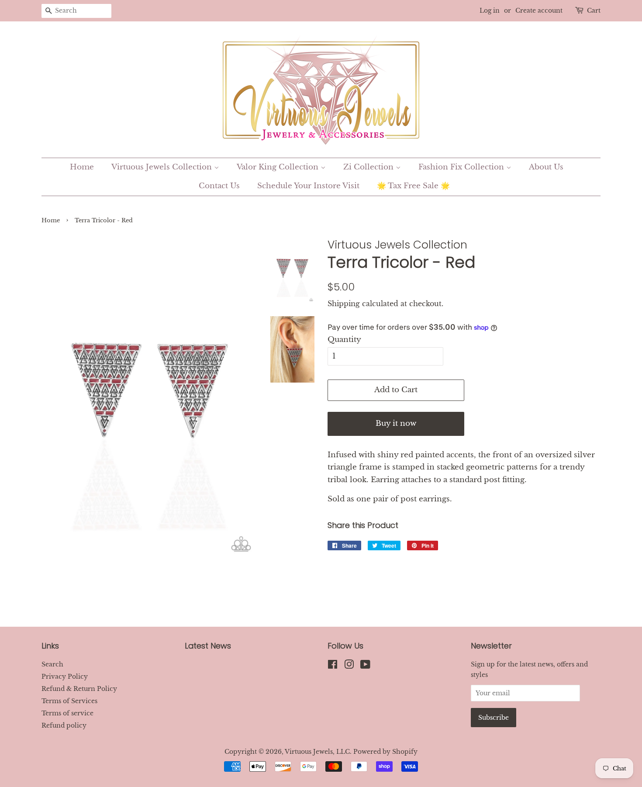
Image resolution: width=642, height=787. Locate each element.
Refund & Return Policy (79, 689)
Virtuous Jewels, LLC (317, 752)
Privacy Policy (64, 676)
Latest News (208, 645)
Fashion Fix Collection (462, 167)
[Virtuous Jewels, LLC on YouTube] (365, 666)
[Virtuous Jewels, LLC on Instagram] (349, 666)
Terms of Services (69, 701)
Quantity (344, 339)
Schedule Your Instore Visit (308, 185)
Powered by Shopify (385, 752)
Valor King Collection (279, 167)
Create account (539, 10)
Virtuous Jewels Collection (162, 167)
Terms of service (67, 713)
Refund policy (63, 725)
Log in (490, 10)
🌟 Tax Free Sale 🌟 (413, 185)
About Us (546, 167)
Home (82, 167)
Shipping (344, 303)
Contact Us (219, 185)
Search (52, 664)
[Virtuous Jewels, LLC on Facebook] (333, 666)
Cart (594, 10)
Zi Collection (369, 167)
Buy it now (396, 423)
